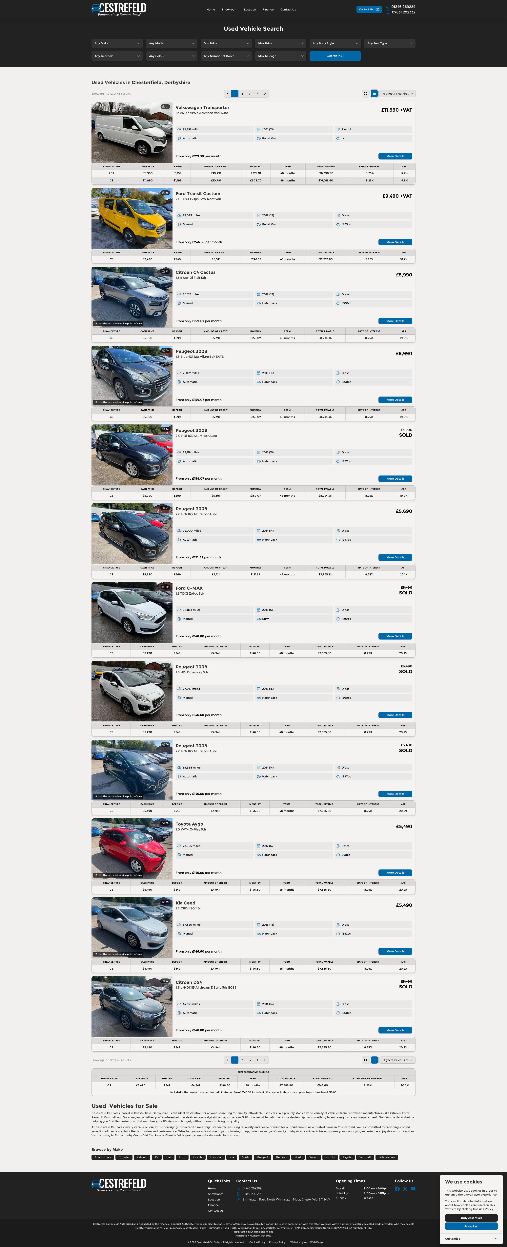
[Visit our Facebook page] (397, 1188)
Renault (281, 1157)
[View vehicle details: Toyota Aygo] (131, 848)
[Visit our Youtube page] (413, 1188)
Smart (313, 1157)
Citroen (142, 1157)
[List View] (374, 93)
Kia (232, 1157)
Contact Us (215, 1210)
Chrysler (124, 1157)
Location (214, 1199)
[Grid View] (365, 93)
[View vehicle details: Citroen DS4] (131, 1006)
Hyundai (216, 1157)
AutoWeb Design (314, 1242)
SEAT (297, 1157)
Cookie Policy (257, 1242)
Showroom (215, 1194)
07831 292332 (252, 1194)
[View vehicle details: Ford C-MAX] (131, 612)
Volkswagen (387, 1157)
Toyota (347, 1157)
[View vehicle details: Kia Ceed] (131, 927)
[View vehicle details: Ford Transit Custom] (131, 218)
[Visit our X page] (405, 1188)
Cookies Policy (483, 1209)
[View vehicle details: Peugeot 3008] (131, 376)
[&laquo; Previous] (227, 93)
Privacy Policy (277, 1242)
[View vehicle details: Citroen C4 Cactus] (131, 297)
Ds (156, 1157)
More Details (395, 156)
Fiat (168, 1157)
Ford (182, 1157)
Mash (245, 1157)
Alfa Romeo (103, 1157)
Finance (213, 1205)
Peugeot (262, 1157)
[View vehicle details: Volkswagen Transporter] (131, 132)
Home (212, 1188)
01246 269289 (252, 1188)
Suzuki (330, 1157)
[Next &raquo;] (265, 93)
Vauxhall (365, 1157)
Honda (197, 1157)
